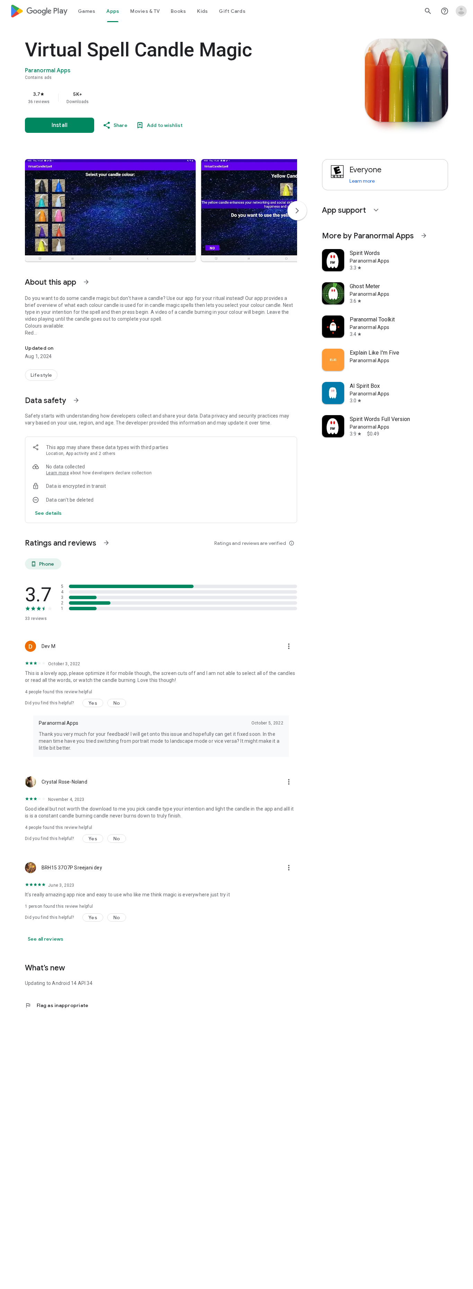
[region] (163, 97)
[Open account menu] (461, 11)
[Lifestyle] (41, 375)
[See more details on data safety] (48, 513)
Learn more (57, 472)
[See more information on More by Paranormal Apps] (424, 235)
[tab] (86, 11)
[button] (110, 210)
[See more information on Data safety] (76, 400)
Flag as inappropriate (56, 1005)
